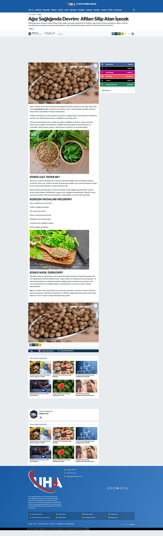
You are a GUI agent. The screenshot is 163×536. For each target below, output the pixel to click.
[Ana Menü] (134, 10)
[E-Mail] (40, 417)
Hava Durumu (62, 514)
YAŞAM (103, 10)
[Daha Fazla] (122, 33)
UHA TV (30, 10)
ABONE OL (53, 524)
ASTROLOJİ (118, 10)
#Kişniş (31, 28)
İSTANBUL (81, 10)
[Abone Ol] (132, 33)
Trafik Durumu (114, 514)
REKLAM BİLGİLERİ (69, 524)
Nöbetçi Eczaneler (37, 514)
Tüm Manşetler (62, 517)
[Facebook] (108, 488)
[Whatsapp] (123, 488)
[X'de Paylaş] (115, 33)
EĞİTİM (110, 10)
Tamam (86, 529)
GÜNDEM (38, 10)
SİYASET (54, 10)
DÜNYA (60, 10)
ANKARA (89, 10)
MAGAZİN (73, 10)
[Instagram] (114, 488)
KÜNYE (35, 524)
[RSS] (126, 488)
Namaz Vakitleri (89, 514)
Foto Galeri (31, 14)
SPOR (66, 10)
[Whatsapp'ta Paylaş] (119, 33)
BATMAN (97, 10)
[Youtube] (117, 488)
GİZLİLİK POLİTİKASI (43, 524)
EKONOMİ (46, 10)
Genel (39, 14)
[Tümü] (132, 90)
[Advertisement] (81, 49)
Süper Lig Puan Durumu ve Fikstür (41, 517)
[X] (111, 488)
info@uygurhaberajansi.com (74, 476)
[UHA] (81, 4)
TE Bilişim (132, 524)
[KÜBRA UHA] (34, 414)
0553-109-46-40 (71, 473)
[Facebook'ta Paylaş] (113, 33)
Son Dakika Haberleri (90, 517)
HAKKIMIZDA (60, 524)
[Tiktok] (120, 488)
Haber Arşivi (114, 517)
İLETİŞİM (30, 524)
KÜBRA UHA (44, 414)
